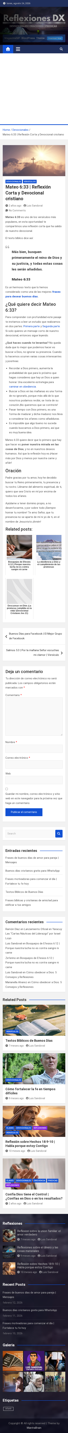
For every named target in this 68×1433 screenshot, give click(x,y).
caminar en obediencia (22, 386)
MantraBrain (34, 1427)
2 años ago (15, 205)
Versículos (30, 181)
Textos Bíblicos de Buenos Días (24, 892)
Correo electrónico (17, 757)
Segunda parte (51, 326)
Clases (10, 1128)
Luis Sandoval (35, 205)
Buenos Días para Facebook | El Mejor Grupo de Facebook (35, 636)
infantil (8, 1409)
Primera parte (31, 326)
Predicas (52, 1180)
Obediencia (39, 1180)
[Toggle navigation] (18, 49)
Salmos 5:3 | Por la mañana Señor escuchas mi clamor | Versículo (32, 653)
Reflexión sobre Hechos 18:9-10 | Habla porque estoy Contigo (38, 1265)
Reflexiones (40, 1128)
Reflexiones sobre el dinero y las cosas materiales (37, 1249)
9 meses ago (16, 1098)
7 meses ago (16, 1045)
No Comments (17, 210)
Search (59, 834)
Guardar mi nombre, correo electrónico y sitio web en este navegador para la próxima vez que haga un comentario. (33, 798)
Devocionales (13, 181)
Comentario (13, 695)
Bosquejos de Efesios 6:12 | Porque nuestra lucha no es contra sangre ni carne (32, 948)
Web (8, 773)
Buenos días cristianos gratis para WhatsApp (32, 870)
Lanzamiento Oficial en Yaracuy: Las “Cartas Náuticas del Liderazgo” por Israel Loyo (33, 933)
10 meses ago (17, 1150)
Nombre (11, 742)
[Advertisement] (34, 88)
